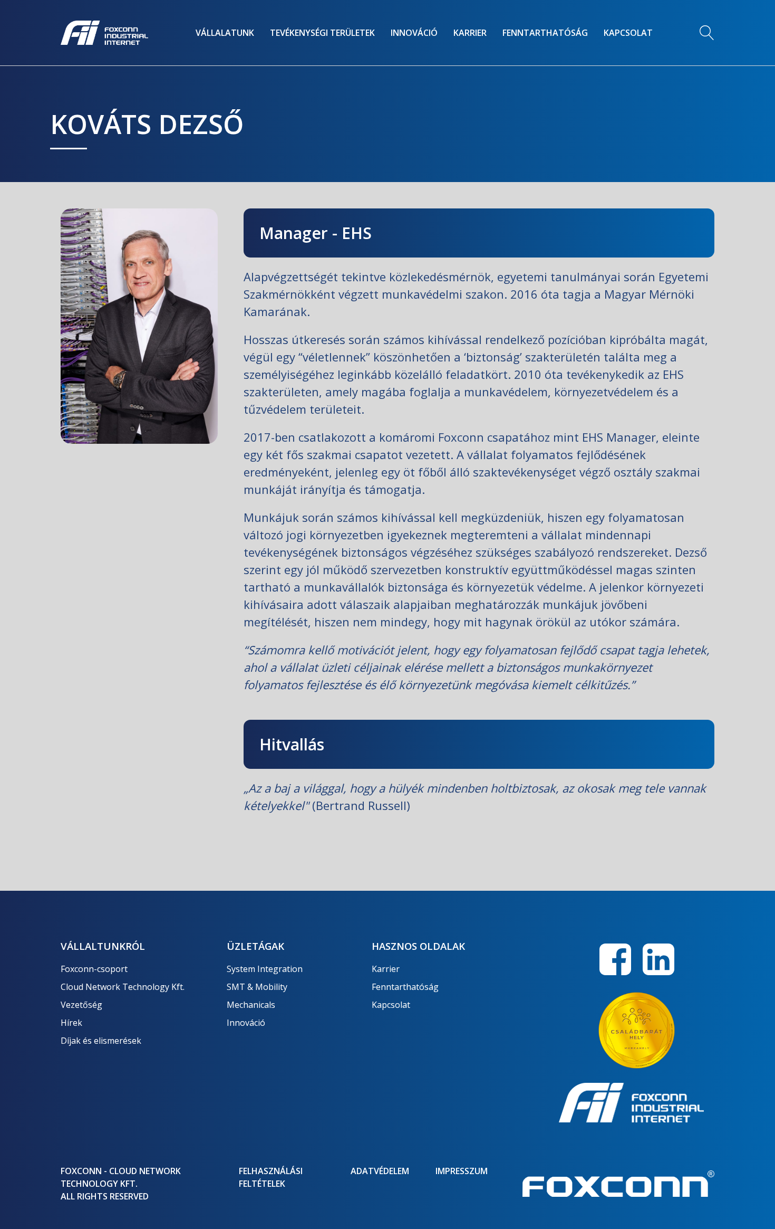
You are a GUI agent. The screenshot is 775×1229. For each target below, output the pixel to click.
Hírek (71, 1022)
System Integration (265, 969)
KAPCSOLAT (628, 33)
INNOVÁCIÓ (414, 33)
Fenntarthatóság (405, 987)
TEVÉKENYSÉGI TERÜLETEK (322, 33)
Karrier (386, 969)
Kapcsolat (391, 1005)
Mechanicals (251, 1005)
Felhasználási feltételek (271, 1177)
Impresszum (461, 1171)
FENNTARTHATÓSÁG (545, 33)
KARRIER (470, 33)
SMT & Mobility (257, 987)
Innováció (246, 1022)
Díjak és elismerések (101, 1040)
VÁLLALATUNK (225, 33)
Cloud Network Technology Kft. (123, 987)
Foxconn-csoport (94, 969)
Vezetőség (81, 1005)
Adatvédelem (380, 1171)
